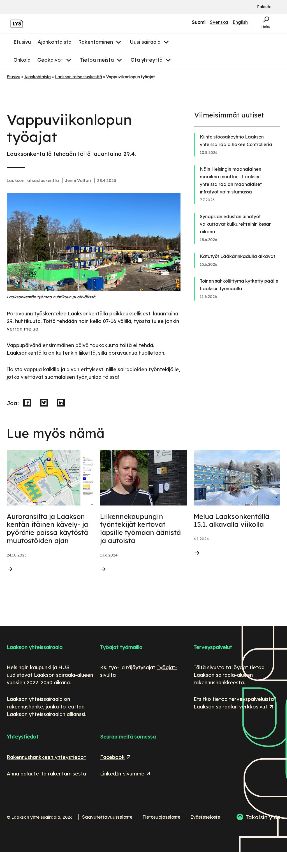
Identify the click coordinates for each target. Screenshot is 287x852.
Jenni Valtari (78, 180)
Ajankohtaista (54, 42)
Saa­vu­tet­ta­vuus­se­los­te (107, 817)
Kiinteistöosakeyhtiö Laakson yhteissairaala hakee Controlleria (236, 140)
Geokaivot (50, 60)
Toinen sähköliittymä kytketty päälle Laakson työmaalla (239, 284)
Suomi (198, 22)
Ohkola (22, 60)
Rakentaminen (95, 42)
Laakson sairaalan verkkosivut (230, 706)
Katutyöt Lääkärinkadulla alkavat (237, 256)
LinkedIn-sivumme (122, 773)
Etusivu (22, 42)
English (240, 22)
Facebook (116, 757)
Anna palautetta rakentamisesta (46, 773)
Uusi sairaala (145, 42)
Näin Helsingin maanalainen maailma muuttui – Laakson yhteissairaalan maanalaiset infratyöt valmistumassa (231, 180)
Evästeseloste (205, 817)
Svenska (219, 22)
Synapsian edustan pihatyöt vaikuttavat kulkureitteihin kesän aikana (236, 224)
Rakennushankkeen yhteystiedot (46, 757)
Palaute (264, 6)
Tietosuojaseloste (161, 817)
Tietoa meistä (97, 60)
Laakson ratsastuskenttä (78, 76)
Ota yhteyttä (147, 60)
